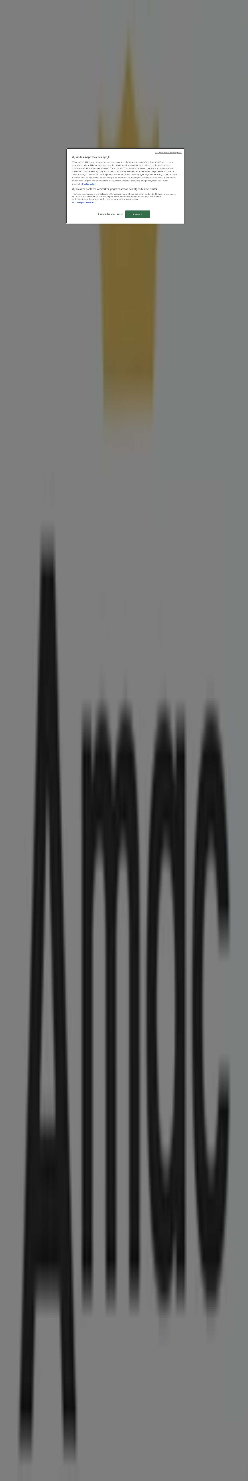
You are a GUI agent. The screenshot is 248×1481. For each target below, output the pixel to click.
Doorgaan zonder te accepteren (168, 152)
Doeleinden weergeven (110, 214)
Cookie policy (88, 184)
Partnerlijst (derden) (82, 202)
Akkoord (137, 214)
